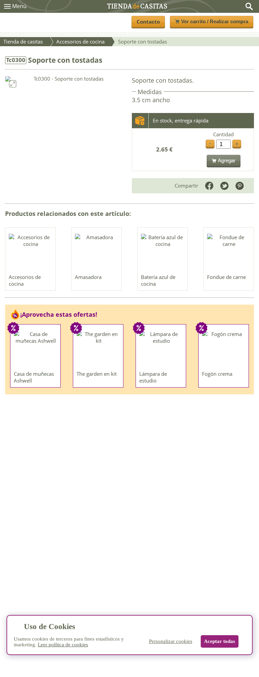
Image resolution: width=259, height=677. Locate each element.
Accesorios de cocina (25, 280)
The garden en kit (97, 373)
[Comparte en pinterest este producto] (239, 185)
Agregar (226, 160)
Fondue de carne (226, 277)
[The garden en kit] (98, 349)
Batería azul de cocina (158, 280)
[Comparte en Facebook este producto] (209, 185)
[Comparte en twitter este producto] (224, 185)
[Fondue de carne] (229, 252)
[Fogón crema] (224, 349)
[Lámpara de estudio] (161, 349)
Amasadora (88, 277)
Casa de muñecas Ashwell (34, 377)
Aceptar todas (219, 641)
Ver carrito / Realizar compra (214, 21)
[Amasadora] (97, 252)
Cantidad (223, 134)
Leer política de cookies (63, 644)
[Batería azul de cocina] (163, 252)
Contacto (148, 21)
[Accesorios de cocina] (31, 252)
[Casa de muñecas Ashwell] (36, 349)
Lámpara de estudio (153, 377)
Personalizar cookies (170, 641)
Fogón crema (217, 373)
